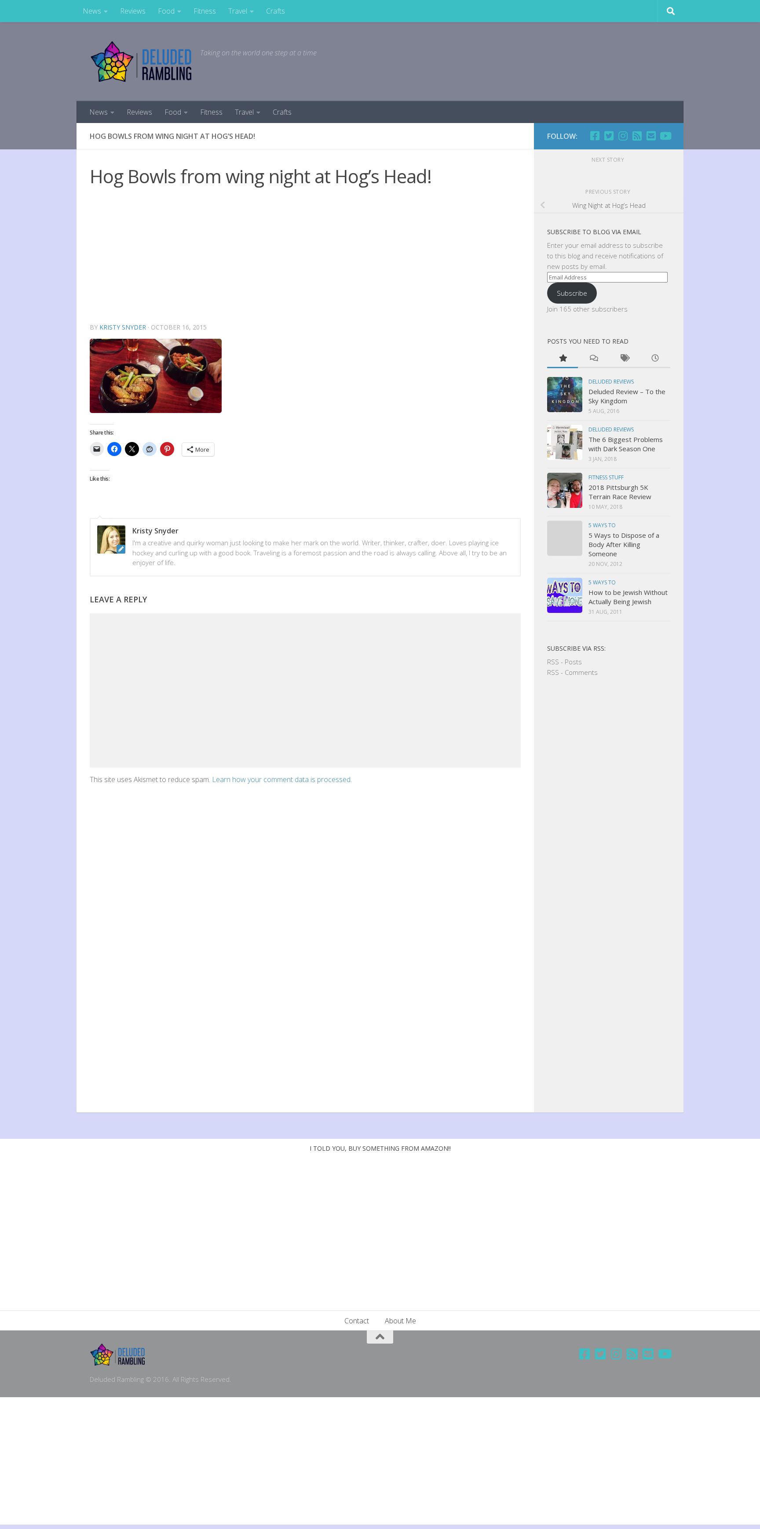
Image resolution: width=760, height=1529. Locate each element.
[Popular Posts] (562, 358)
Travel (237, 11)
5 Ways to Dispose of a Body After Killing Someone (623, 544)
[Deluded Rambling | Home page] (140, 61)
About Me (400, 1321)
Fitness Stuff (606, 477)
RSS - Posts (564, 661)
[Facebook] (594, 135)
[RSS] (637, 135)
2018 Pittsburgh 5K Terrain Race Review (619, 492)
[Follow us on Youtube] (665, 135)
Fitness (205, 11)
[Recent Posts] (654, 358)
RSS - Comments (572, 672)
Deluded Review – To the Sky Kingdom (626, 396)
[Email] (651, 135)
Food (166, 11)
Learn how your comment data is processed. (282, 779)
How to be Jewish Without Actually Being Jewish (628, 597)
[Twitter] (608, 135)
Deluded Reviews (611, 381)
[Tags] (624, 358)
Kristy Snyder (122, 327)
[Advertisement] (305, 256)
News (92, 11)
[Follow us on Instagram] (623, 135)
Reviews (133, 11)
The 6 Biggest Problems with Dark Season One (625, 444)
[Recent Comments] (593, 358)
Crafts (275, 11)
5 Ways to (602, 525)
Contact (356, 1321)
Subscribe (572, 293)
